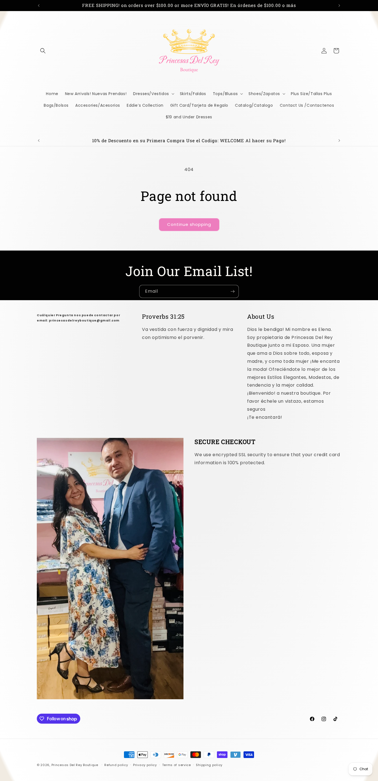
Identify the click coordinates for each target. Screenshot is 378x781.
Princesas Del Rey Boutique (74, 765)
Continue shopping (189, 224)
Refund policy (116, 765)
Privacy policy (145, 765)
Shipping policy (209, 765)
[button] (43, 51)
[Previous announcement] (39, 5)
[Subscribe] (232, 291)
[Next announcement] (339, 5)
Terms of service (176, 765)
